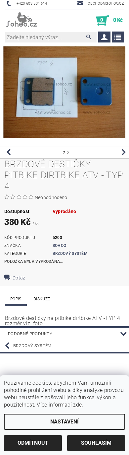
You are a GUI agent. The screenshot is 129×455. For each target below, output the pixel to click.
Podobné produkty (30, 333)
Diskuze (41, 299)
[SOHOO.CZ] (22, 20)
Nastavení (64, 421)
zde (77, 405)
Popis (16, 299)
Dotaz (19, 277)
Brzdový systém (70, 253)
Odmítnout (33, 443)
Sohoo (59, 245)
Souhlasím (96, 443)
